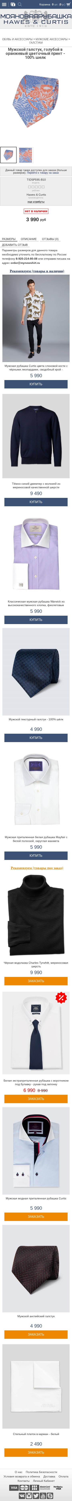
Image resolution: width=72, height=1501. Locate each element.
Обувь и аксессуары (17, 39)
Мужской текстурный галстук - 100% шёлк (36, 719)
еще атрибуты (36, 202)
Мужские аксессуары (52, 39)
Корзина (44, 4)
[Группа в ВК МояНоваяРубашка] (22, 1495)
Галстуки (36, 42)
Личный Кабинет (44, 1480)
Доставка (49, 1476)
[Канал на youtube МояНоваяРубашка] (43, 1495)
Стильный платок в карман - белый (36, 1434)
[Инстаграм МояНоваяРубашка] (29, 1495)
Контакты (24, 1480)
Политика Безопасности (41, 1472)
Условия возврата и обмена (22, 1476)
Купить (36, 384)
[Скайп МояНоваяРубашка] (50, 1495)
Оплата (63, 1476)
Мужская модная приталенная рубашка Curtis (36, 1198)
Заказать (36, 981)
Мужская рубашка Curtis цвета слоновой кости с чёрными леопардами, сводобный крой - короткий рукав (36, 369)
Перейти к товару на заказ (43, 172)
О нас (18, 1472)
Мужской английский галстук (36, 1316)
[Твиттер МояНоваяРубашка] (36, 1495)
